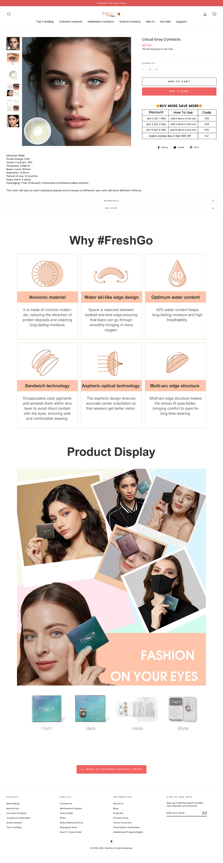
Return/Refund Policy (71, 822)
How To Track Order (71, 832)
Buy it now (179, 91)
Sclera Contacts (129, 21)
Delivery (111, 208)
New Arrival (13, 808)
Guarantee (111, 200)
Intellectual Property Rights (128, 832)
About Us (118, 803)
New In (150, 21)
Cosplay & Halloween (18, 818)
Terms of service (122, 822)
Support (181, 21)
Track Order (66, 813)
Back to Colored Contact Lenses (113, 769)
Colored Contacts (70, 21)
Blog (115, 808)
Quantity (148, 63)
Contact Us (66, 803)
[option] (111, 3)
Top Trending (44, 21)
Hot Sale (165, 21)
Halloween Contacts (101, 21)
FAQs (63, 818)
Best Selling (13, 803)
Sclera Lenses (14, 822)
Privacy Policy (120, 818)
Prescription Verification (126, 827)
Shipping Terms (68, 827)
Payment (118, 813)
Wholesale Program (71, 808)
